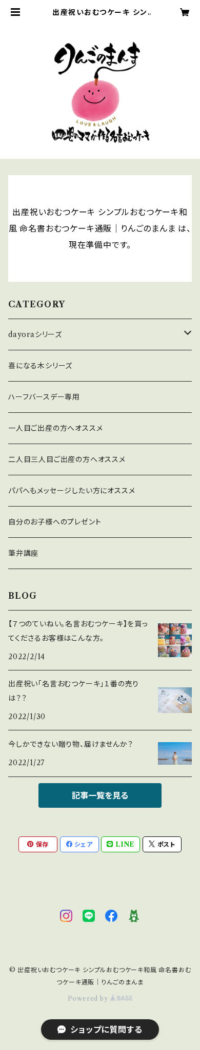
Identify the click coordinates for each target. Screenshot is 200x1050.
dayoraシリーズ (35, 334)
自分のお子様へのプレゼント (54, 522)
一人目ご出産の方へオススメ (55, 428)
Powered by (89, 998)
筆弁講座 (23, 553)
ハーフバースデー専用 (44, 397)
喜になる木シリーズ (40, 365)
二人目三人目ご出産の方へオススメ (67, 459)
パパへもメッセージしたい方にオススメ (71, 490)
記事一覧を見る (100, 795)
